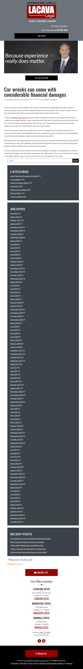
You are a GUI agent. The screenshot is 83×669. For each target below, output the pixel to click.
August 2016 (15, 405)
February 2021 (15, 220)
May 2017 (14, 374)
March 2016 (14, 422)
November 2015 (16, 436)
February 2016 (15, 426)
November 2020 (16, 231)
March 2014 (14, 505)
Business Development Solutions (52, 663)
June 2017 (14, 371)
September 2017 (16, 361)
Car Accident (44, 99)
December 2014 (16, 474)
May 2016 (14, 415)
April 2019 (14, 296)
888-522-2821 (45, 632)
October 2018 (15, 316)
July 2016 (13, 409)
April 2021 (14, 213)
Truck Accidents (16, 197)
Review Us (42, 653)
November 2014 (16, 477)
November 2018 (16, 313)
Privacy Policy (33, 663)
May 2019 (14, 292)
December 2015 (16, 433)
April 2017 (14, 378)
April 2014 (14, 501)
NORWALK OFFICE (41, 627)
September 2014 (16, 484)
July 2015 (13, 450)
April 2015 (14, 460)
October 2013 (15, 522)
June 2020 (14, 248)
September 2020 (16, 237)
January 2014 (15, 511)
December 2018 (16, 309)
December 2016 (16, 391)
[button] (41, 36)
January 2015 (15, 470)
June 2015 (14, 453)
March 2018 (14, 340)
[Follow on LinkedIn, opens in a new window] (43, 641)
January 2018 (15, 347)
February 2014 (15, 508)
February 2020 (15, 261)
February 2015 (15, 467)
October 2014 (15, 481)
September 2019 (16, 279)
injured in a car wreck (19, 118)
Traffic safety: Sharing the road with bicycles (26, 545)
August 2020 (15, 241)
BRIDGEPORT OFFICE (41, 612)
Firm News (53, 99)
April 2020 (14, 254)
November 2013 (16, 518)
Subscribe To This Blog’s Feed (21, 560)
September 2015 (16, 443)
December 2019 (16, 268)
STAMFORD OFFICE (41, 598)
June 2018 (14, 330)
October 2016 (15, 398)
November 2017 (16, 354)
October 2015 (15, 439)
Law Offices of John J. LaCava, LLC (17, 99)
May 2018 (14, 333)
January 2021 (15, 224)
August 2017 (15, 364)
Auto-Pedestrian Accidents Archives (23, 176)
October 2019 (15, 275)
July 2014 (13, 491)
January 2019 (15, 306)
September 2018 (16, 320)
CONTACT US (42, 572)
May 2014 (14, 498)
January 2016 (15, 429)
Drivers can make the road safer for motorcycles (28, 549)
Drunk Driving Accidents (19, 183)
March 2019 (14, 299)
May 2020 (14, 251)
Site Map (23, 663)
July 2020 (13, 244)
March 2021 (14, 217)
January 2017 (15, 388)
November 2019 (16, 272)
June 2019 (14, 289)
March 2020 (14, 258)
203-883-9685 (62, 30)
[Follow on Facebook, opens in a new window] (39, 641)
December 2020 (16, 227)
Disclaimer (15, 663)
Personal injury (15, 193)
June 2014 (14, 494)
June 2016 (14, 412)
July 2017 (13, 368)
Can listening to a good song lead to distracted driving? (30, 538)
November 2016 (16, 395)
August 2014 (15, 487)
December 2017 (16, 350)
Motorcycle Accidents (18, 190)
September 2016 (16, 402)
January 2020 (15, 265)
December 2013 (16, 515)
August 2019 (15, 282)
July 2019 (13, 285)
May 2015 (14, 457)
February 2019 (15, 302)
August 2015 (15, 446)
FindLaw (69, 663)
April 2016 (14, 419)
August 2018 (15, 323)
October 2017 (15, 357)
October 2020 (15, 234)
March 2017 (14, 381)
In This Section (41, 78)
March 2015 (14, 463)
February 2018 (15, 344)
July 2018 (13, 326)
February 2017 (15, 385)
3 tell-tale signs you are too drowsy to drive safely (28, 552)
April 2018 (14, 337)
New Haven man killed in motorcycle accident (27, 542)
